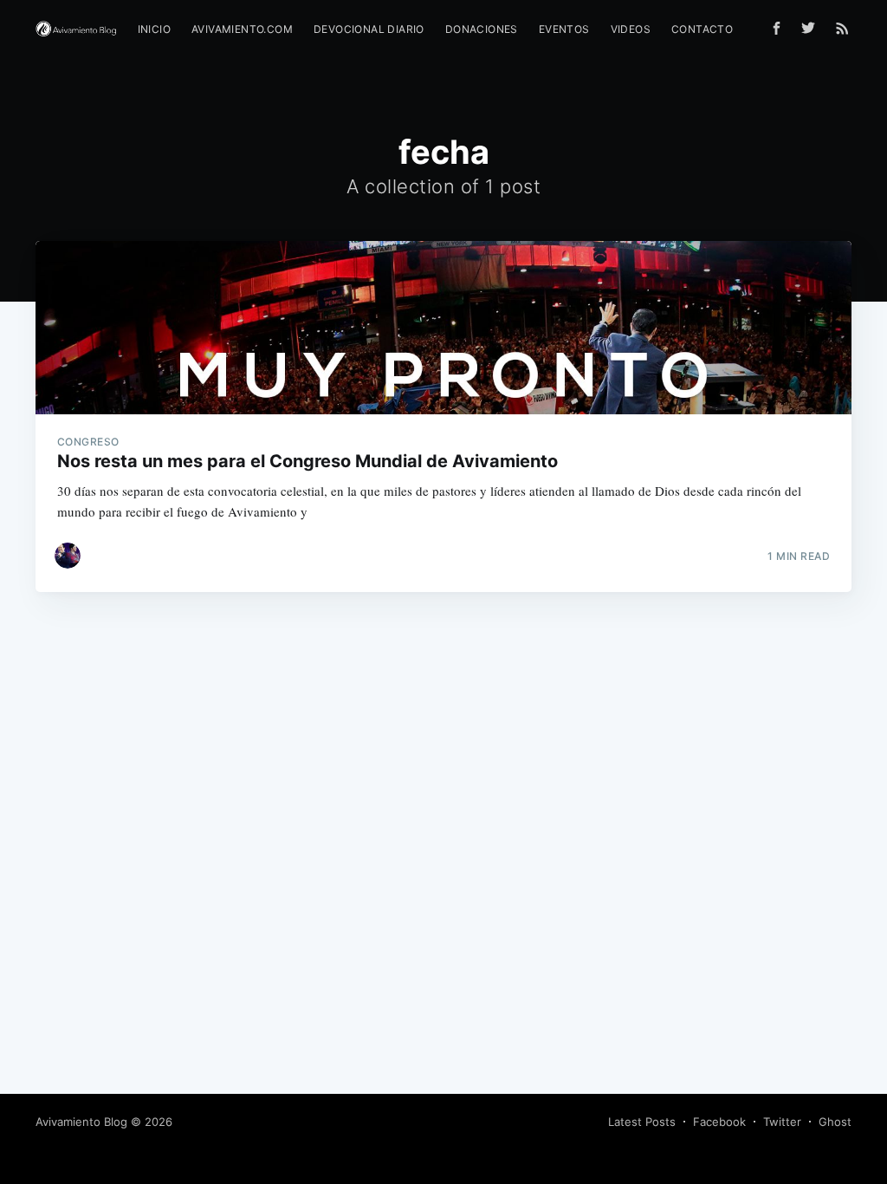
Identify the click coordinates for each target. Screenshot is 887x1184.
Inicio (154, 29)
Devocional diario (369, 29)
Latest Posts (642, 1122)
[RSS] (842, 27)
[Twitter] (812, 27)
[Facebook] (776, 28)
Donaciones (481, 29)
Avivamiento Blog (81, 1122)
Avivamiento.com (242, 29)
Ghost (835, 1122)
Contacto (702, 29)
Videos (631, 29)
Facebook (719, 1122)
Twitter (782, 1122)
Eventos (564, 29)
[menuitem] (154, 29)
